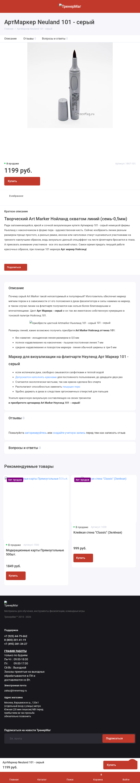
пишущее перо (71, 386)
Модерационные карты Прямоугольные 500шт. (35, 552)
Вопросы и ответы (55, 38)
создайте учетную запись (69, 432)
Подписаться (114, 738)
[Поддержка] (133, 6)
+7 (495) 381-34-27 (15, 643)
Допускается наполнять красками (36, 377)
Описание (10, 38)
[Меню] (6, 6)
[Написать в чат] (132, 764)
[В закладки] (62, 480)
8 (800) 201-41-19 (15, 639)
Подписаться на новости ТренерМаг (27, 730)
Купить (13, 575)
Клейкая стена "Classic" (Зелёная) (97, 532)
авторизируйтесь (36, 432)
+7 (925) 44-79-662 (15, 636)
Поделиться (14, 267)
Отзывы (29, 38)
